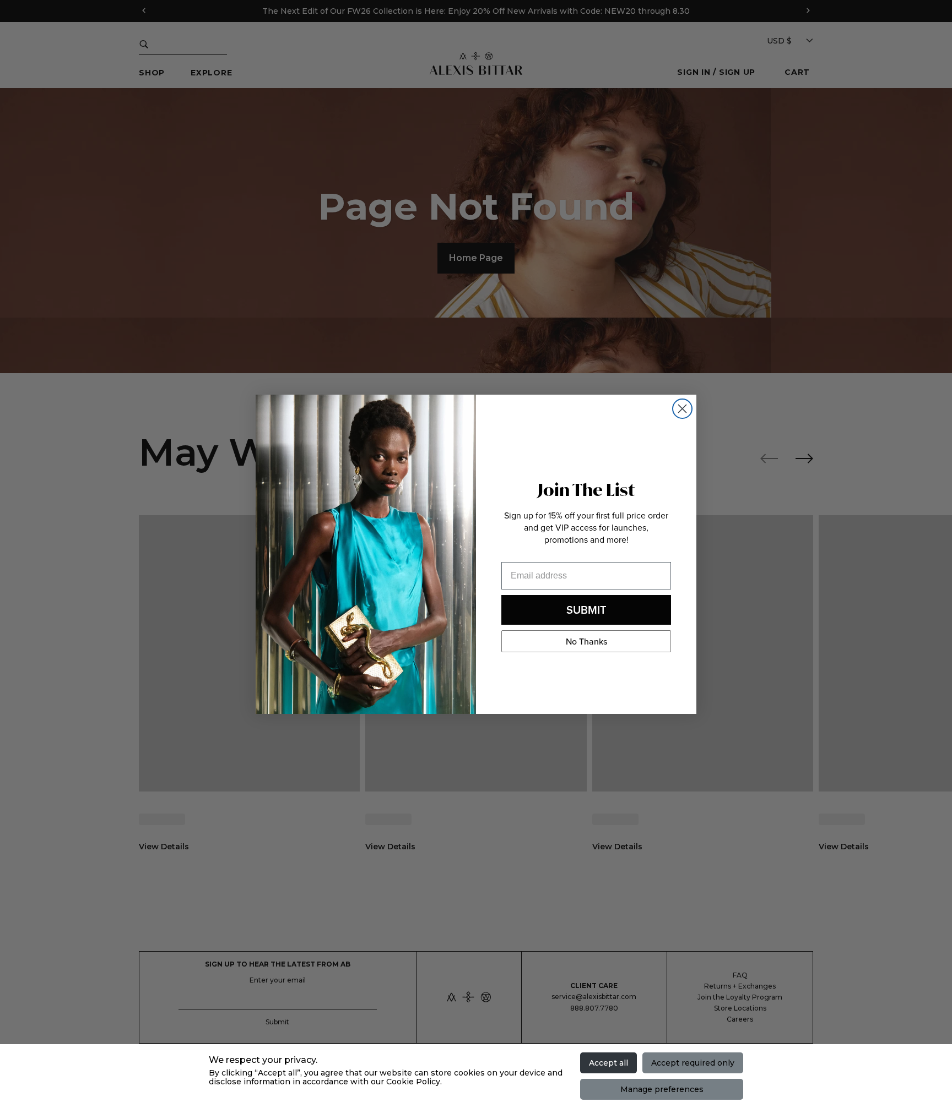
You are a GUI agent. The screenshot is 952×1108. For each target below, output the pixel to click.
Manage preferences (662, 1089)
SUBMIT (586, 610)
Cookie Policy (413, 1082)
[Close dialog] (682, 408)
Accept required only (692, 1063)
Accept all (608, 1063)
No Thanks (586, 641)
